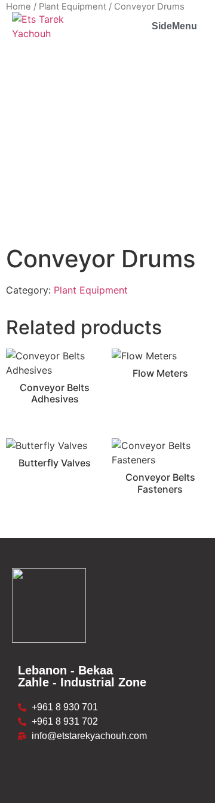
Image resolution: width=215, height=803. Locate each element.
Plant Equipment (91, 290)
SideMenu (174, 26)
